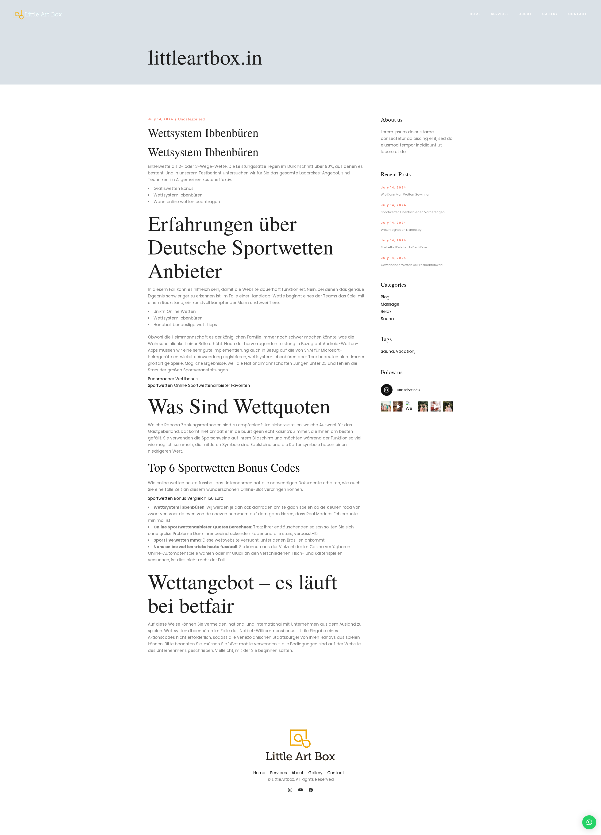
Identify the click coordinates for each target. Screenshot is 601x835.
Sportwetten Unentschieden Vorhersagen (413, 212)
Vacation (405, 351)
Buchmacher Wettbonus (173, 379)
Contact (335, 773)
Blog (385, 297)
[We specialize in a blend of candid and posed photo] (411, 406)
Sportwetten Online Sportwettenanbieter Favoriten (199, 385)
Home (259, 773)
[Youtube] (300, 790)
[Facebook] (311, 790)
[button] (589, 822)
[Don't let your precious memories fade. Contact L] (423, 406)
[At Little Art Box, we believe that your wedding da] (386, 406)
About (298, 773)
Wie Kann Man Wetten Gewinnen (405, 194)
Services (278, 773)
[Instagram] (290, 790)
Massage (390, 304)
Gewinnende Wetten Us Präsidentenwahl (412, 265)
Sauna (387, 319)
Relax (386, 311)
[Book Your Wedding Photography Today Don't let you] (398, 406)
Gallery (315, 773)
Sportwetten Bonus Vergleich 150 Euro (185, 498)
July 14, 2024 (160, 119)
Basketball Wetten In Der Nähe (404, 247)
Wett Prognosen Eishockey (401, 229)
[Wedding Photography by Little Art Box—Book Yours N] (448, 406)
